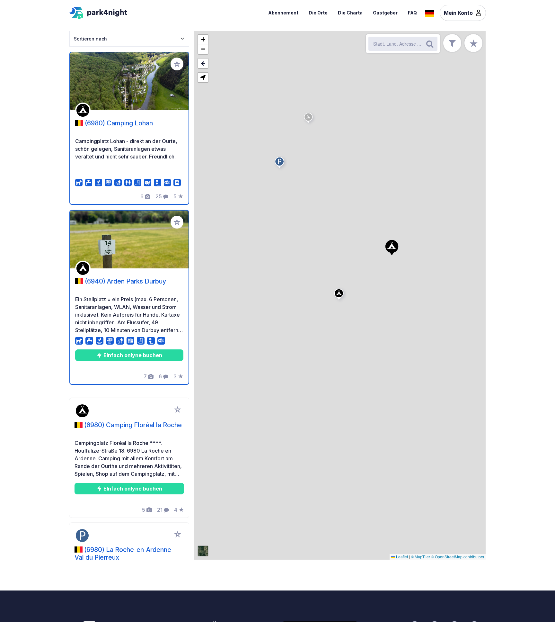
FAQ (412, 12)
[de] (429, 12)
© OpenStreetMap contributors (457, 556)
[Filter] (452, 43)
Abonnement (283, 12)
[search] (429, 44)
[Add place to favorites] (177, 64)
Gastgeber (385, 12)
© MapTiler (420, 556)
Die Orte (318, 12)
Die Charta (350, 12)
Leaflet (401, 556)
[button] (340, 295)
